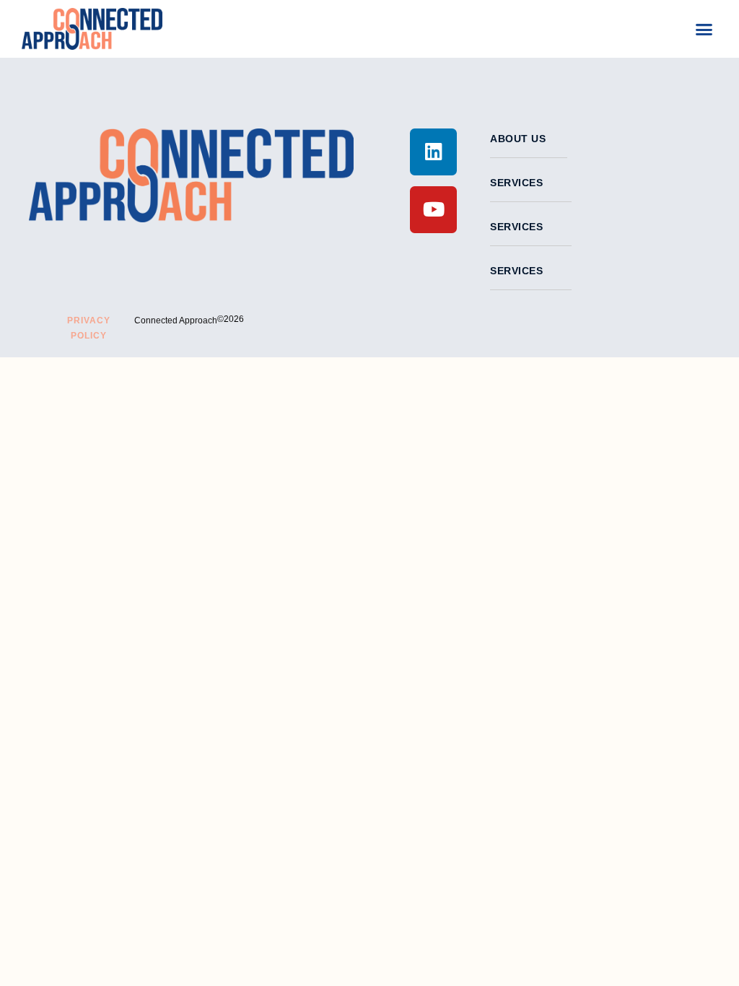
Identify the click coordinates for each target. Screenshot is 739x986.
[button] (704, 29)
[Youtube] (433, 209)
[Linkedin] (433, 151)
